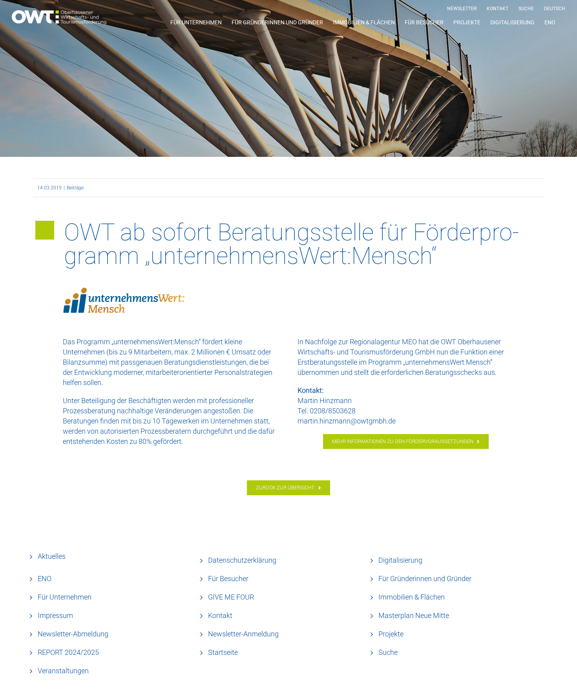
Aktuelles (52, 556)
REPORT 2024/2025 (68, 652)
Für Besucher (228, 578)
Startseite (223, 652)
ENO (44, 578)
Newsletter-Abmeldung (73, 634)
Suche (388, 652)
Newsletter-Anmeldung (243, 634)
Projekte (391, 634)
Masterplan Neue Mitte (413, 615)
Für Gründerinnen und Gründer (424, 578)
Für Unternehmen (64, 597)
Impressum (55, 615)
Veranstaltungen (63, 671)
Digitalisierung (400, 560)
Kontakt (220, 615)
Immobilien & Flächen (411, 597)
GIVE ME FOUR (231, 597)
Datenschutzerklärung (242, 560)
